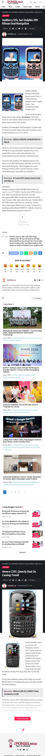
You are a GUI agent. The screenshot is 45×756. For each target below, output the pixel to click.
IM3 (9, 447)
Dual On (12, 236)
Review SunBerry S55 (17, 243)
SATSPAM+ (36, 447)
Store (27, 412)
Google (35, 445)
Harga (5, 447)
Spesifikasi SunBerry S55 (33, 243)
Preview (5, 15)
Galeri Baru (20, 410)
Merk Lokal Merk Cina (17, 241)
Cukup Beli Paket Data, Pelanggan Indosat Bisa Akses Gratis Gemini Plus (22, 440)
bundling (15, 445)
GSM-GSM (28, 236)
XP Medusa (26, 117)
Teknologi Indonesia (9, 377)
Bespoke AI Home (18, 482)
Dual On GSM (20, 236)
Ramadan (24, 484)
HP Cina (22, 239)
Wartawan (18, 340)
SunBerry (13, 245)
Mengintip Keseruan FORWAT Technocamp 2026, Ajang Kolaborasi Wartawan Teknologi (22, 332)
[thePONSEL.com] (15, 2)
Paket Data (21, 412)
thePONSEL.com (12, 34)
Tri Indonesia (7, 449)
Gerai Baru (27, 410)
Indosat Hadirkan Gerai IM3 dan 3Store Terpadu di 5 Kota (20, 405)
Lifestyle (5, 484)
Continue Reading (22, 718)
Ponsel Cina (29, 241)
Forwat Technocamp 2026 (29, 338)
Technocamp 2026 (9, 340)
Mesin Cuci (12, 484)
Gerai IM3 (34, 410)
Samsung (30, 484)
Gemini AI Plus (28, 445)
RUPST (34, 375)
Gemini (21, 445)
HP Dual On (29, 239)
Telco (18, 377)
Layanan (11, 412)
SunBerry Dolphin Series (25, 245)
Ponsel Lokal (37, 241)
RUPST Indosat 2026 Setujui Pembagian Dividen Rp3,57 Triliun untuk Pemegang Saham (21, 370)
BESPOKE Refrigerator (32, 482)
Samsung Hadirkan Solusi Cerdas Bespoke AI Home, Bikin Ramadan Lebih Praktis (22, 478)
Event (14, 338)
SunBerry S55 (38, 245)
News (39, 338)
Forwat (18, 338)
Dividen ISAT (17, 375)
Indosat (24, 375)
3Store (14, 410)
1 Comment (38, 298)
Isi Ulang (18, 447)
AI (12, 375)
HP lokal (36, 239)
